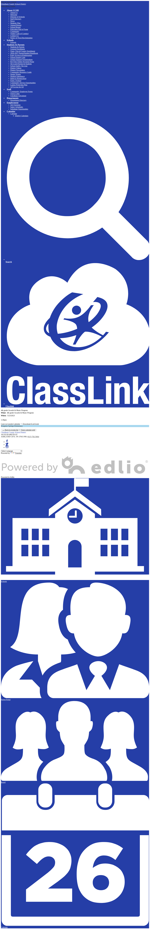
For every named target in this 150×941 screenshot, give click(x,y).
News (12, 21)
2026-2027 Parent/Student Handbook (24, 53)
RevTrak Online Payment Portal (22, 62)
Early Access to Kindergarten (21, 55)
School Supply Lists (17, 57)
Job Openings (15, 105)
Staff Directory (15, 19)
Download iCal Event (31, 424)
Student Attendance (17, 76)
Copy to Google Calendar (10, 424)
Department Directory (18, 100)
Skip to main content (8, 2)
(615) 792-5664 (33, 437)
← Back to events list (10, 430)
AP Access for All (17, 87)
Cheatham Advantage (18, 96)
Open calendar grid (28, 430)
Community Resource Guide (21, 72)
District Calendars (21, 116)
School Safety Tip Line (18, 66)
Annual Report (15, 25)
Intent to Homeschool (18, 79)
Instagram (7, 446)
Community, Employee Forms (21, 92)
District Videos (15, 68)
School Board (15, 27)
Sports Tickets (15, 74)
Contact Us (14, 36)
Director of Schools (17, 17)
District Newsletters (17, 70)
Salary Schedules (16, 107)
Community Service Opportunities (23, 83)
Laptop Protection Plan (18, 85)
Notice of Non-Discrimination (21, 38)
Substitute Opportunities (19, 109)
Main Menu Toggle (8, 6)
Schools (13, 42)
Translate (18, 453)
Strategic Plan (15, 23)
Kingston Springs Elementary (12, 426)
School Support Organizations (21, 60)
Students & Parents (17, 47)
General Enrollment (17, 49)
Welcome (13, 15)
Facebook (7, 441)
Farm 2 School (15, 81)
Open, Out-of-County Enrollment (22, 51)
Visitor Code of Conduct (19, 34)
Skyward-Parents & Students (21, 64)
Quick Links (15, 94)
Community (14, 32)
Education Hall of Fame (19, 29)
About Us (14, 13)
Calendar (13, 114)
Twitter (7, 443)
